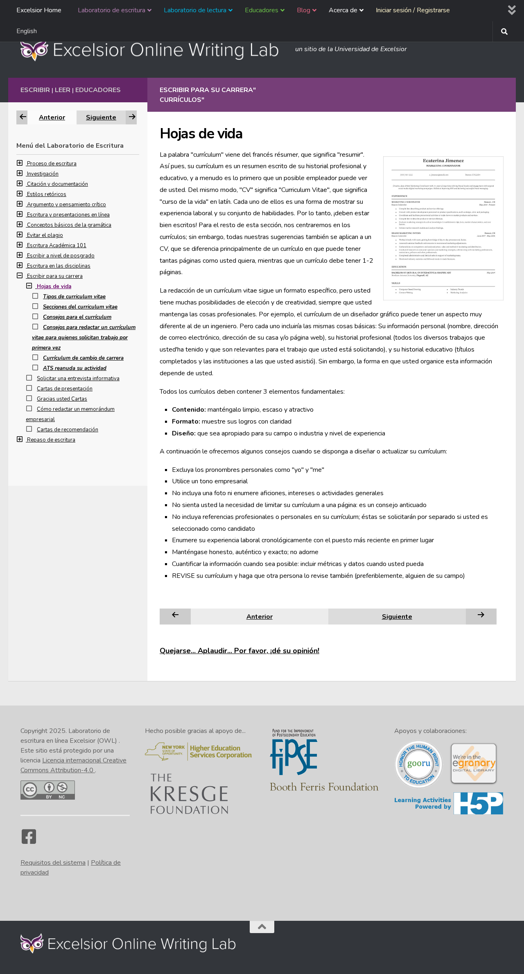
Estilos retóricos (46, 194)
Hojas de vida (54, 286)
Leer (62, 90)
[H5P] (449, 813)
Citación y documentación (57, 184)
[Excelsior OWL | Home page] (153, 49)
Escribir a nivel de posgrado (61, 255)
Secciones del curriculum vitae (80, 307)
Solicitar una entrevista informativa (78, 378)
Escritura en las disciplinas (58, 266)
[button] (21, 163)
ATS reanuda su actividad (74, 368)
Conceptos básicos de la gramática (69, 225)
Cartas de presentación (65, 388)
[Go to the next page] (481, 616)
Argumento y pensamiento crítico (66, 204)
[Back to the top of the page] (262, 927)
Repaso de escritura (51, 440)
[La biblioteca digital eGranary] (473, 783)
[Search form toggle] (504, 31)
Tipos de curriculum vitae (74, 296)
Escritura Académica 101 (56, 245)
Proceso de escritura (52, 163)
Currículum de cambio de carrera (83, 358)
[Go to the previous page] (175, 616)
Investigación (43, 174)
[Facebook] (28, 840)
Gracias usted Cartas (62, 399)
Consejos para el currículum (77, 317)
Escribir (35, 90)
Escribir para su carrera (55, 276)
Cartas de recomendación (67, 429)
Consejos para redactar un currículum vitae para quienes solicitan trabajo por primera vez (84, 338)
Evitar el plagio (45, 235)
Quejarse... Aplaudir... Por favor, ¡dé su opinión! (239, 651)
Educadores (98, 90)
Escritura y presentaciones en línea (68, 215)
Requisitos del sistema (53, 862)
